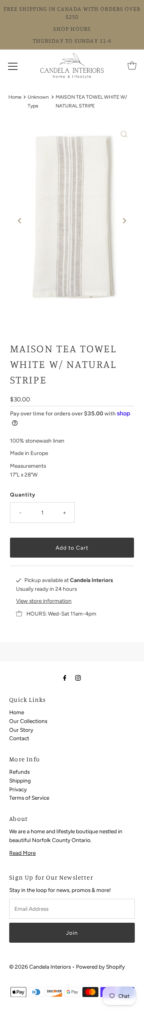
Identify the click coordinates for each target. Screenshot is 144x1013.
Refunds (19, 772)
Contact (19, 738)
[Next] (124, 220)
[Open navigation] (13, 65)
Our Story (21, 730)
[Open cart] (132, 66)
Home (15, 97)
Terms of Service (29, 798)
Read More (22, 853)
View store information (44, 601)
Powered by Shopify (100, 966)
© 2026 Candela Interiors (40, 966)
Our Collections (28, 721)
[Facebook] (64, 677)
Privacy (18, 789)
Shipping (20, 780)
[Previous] (20, 220)
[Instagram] (78, 677)
